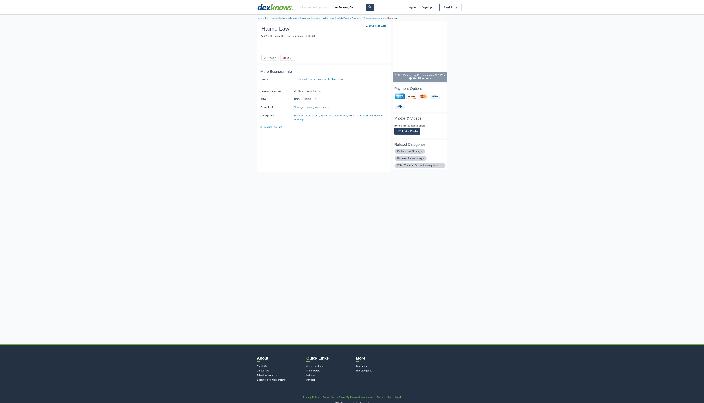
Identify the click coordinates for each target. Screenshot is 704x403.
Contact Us (263, 370)
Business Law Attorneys (333, 115)
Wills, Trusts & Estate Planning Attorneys (420, 165)
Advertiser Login (315, 366)
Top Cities (361, 366)
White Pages (313, 370)
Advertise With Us (267, 375)
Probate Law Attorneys (306, 115)
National (310, 375)
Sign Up (427, 7)
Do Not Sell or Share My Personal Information (348, 397)
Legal (398, 397)
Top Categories (364, 370)
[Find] (370, 7)
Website (271, 57)
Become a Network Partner (271, 379)
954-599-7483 (378, 26)
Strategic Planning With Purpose (312, 107)
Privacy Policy (311, 397)
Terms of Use (384, 397)
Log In (412, 7)
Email (290, 57)
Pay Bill (310, 379)
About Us (262, 366)
